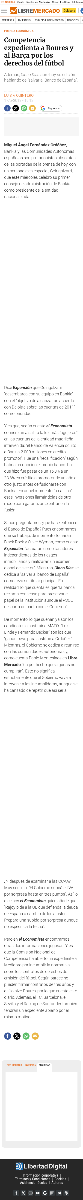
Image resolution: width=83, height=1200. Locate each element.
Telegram (59, 1193)
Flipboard (52, 1193)
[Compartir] (7, 108)
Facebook (16, 1193)
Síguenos (53, 108)
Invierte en (24, 20)
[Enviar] (24, 108)
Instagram (30, 1193)
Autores (57, 1182)
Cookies (60, 1179)
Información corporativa (40, 1175)
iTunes (66, 1193)
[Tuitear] (15, 108)
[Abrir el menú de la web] (5, 11)
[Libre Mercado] (34, 10)
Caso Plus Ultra (61, 2)
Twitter (23, 1193)
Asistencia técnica (33, 1182)
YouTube (37, 1193)
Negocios (73, 20)
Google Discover (44, 1193)
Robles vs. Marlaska (38, 2)
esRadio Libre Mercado (49, 20)
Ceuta (20, 2)
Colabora (69, 10)
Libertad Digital (41, 1166)
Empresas (8, 20)
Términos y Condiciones (32, 1179)
